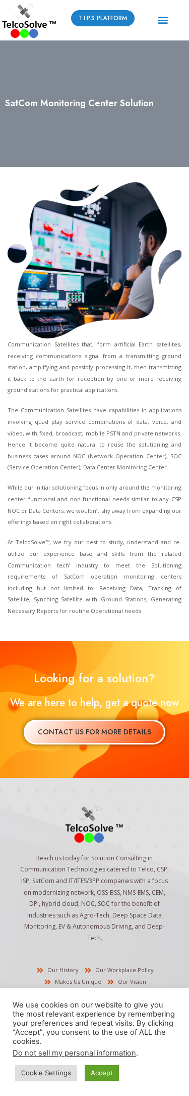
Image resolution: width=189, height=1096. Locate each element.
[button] (162, 20)
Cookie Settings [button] (46, 1073)
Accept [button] (102, 1073)
